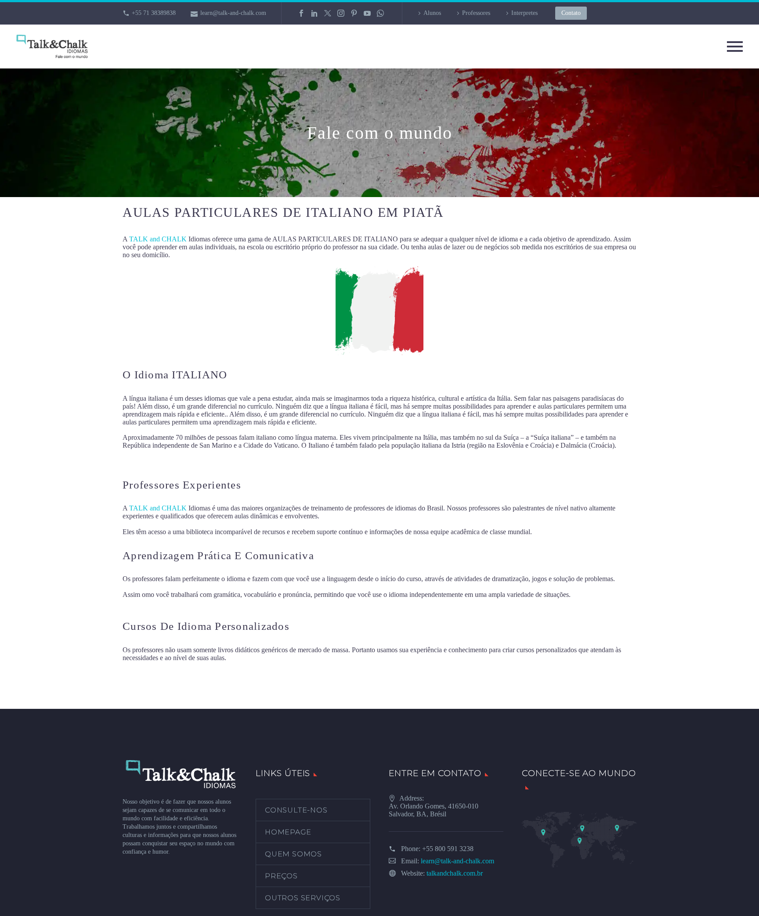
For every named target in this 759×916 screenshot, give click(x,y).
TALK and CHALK (158, 239)
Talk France (139, 461)
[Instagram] (340, 13)
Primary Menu (735, 46)
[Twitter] (327, 13)
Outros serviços (302, 898)
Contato (571, 13)
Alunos (432, 13)
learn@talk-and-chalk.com (233, 13)
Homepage (288, 832)
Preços (281, 876)
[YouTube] (367, 13)
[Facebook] (301, 13)
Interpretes (524, 13)
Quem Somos (293, 854)
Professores (476, 13)
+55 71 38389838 (154, 13)
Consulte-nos (296, 810)
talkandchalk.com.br (454, 873)
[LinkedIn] (314, 13)
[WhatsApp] (380, 13)
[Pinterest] (354, 13)
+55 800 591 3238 (447, 848)
